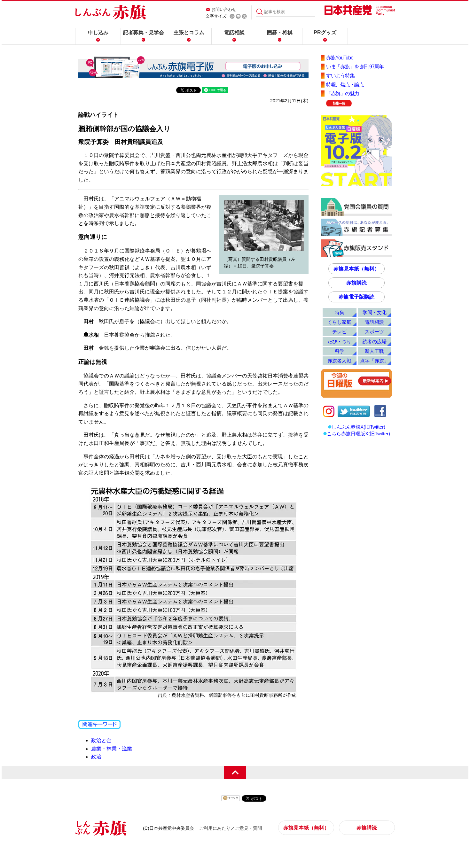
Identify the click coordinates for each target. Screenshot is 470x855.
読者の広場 (375, 341)
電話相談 (234, 32)
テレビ (339, 331)
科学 (339, 351)
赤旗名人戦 (339, 360)
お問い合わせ (223, 9)
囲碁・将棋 (280, 32)
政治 (96, 756)
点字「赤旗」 (374, 360)
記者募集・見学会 (143, 32)
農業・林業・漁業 (111, 748)
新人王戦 (374, 351)
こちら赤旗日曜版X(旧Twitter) (358, 433)
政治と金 (101, 740)
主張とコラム (189, 32)
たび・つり (339, 341)
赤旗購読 (356, 282)
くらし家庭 (339, 322)
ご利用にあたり (215, 828)
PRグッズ (325, 32)
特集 (339, 312)
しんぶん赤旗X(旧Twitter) (358, 427)
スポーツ (374, 331)
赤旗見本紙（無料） (356, 268)
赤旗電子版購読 (356, 296)
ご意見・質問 (248, 828)
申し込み (98, 32)
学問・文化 (375, 312)
